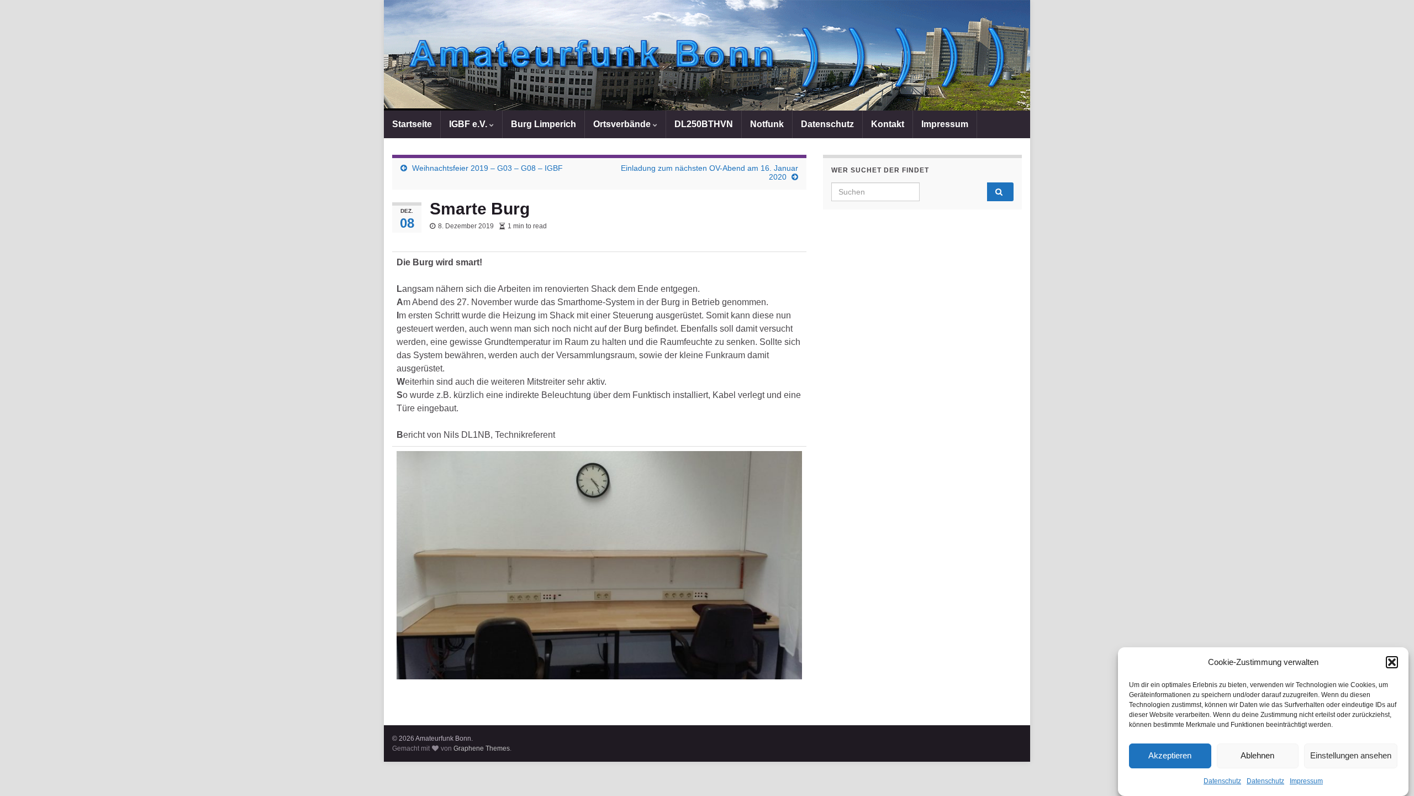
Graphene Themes (481, 748)
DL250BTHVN (703, 124)
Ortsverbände (623, 124)
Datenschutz (1222, 781)
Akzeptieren (1169, 756)
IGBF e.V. (469, 124)
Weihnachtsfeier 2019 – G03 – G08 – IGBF (487, 168)
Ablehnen (1257, 756)
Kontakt (887, 124)
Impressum (1306, 781)
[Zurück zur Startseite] (707, 55)
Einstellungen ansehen (1350, 756)
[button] (1391, 662)
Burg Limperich (543, 124)
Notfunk (767, 124)
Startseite (412, 124)
